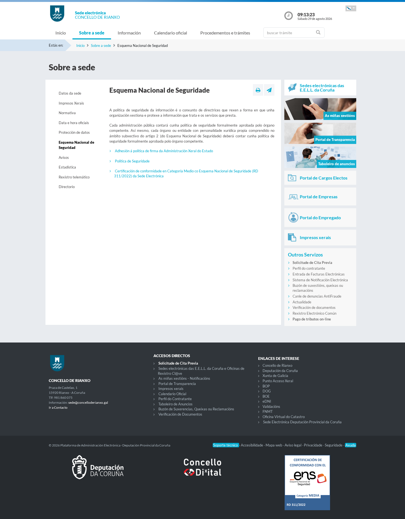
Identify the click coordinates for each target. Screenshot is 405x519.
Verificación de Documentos (180, 414)
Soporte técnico (226, 445)
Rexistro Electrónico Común (314, 313)
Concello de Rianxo (277, 365)
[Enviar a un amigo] (269, 90)
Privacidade (313, 445)
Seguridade (334, 445)
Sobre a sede (91, 32)
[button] (350, 8)
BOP (266, 386)
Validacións (271, 406)
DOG (267, 391)
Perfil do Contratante (175, 399)
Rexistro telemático (74, 177)
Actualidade (302, 302)
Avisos (64, 157)
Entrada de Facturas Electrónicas (319, 274)
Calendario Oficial (172, 394)
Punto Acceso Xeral (278, 381)
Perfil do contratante (309, 268)
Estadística (67, 167)
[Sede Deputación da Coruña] (98, 471)
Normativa (67, 113)
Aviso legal (293, 445)
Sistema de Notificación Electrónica (320, 280)
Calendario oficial (170, 32)
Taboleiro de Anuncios (175, 404)
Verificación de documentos (314, 307)
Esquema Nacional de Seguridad (76, 145)
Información (129, 32)
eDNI (267, 401)
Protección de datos (74, 132)
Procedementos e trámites (225, 32)
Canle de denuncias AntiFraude (317, 296)
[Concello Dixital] (202, 471)
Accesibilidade (252, 445)
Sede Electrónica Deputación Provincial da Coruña (302, 422)
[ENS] (307, 487)
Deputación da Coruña (280, 370)
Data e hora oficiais (74, 123)
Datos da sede (70, 93)
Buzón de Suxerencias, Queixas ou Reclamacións (196, 409)
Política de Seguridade (132, 161)
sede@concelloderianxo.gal (88, 402)
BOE (266, 396)
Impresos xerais (170, 388)
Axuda (350, 445)
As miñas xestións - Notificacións (184, 378)
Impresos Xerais (71, 103)
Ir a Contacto (58, 407)
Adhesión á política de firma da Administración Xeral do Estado (164, 151)
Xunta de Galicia (275, 375)
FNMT (268, 411)
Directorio (67, 186)
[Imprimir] (258, 90)
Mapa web (274, 445)
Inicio (60, 32)
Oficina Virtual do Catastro (284, 416)
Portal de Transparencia (177, 383)
